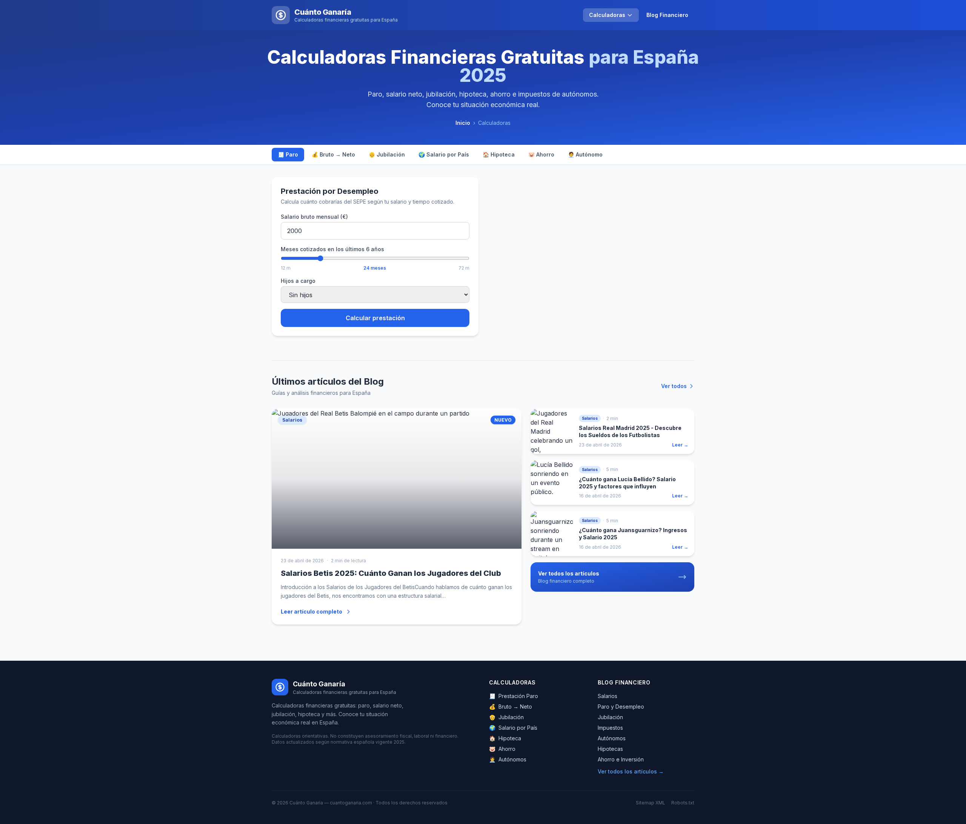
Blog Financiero (667, 15)
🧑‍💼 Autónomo (585, 154)
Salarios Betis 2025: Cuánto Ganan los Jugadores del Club (391, 573)
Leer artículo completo (311, 611)
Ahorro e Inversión (621, 759)
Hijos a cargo (298, 281)
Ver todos (674, 386)
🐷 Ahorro (541, 154)
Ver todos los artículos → (631, 771)
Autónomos (507, 759)
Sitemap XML (650, 803)
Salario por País (513, 727)
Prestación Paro (513, 696)
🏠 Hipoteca (499, 154)
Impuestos (610, 727)
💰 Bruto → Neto (333, 154)
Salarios (607, 696)
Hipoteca (505, 738)
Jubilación (506, 717)
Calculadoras (607, 15)
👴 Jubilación (387, 154)
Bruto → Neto (510, 706)
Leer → (680, 445)
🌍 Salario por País (443, 154)
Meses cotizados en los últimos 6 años (332, 249)
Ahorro (502, 749)
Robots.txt (682, 803)
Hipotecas (610, 749)
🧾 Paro (288, 154)
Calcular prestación (375, 318)
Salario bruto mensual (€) (314, 216)
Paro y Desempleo (621, 706)
